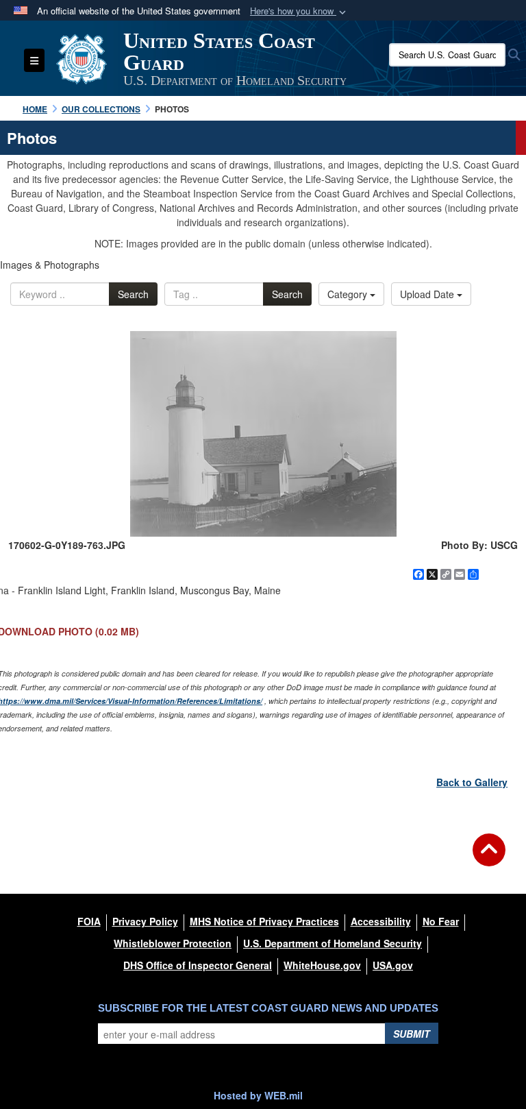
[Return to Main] (489, 858)
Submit (411, 1033)
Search (133, 294)
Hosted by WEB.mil (258, 1095)
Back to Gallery (472, 782)
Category (348, 294)
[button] (299, 11)
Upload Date (428, 294)
